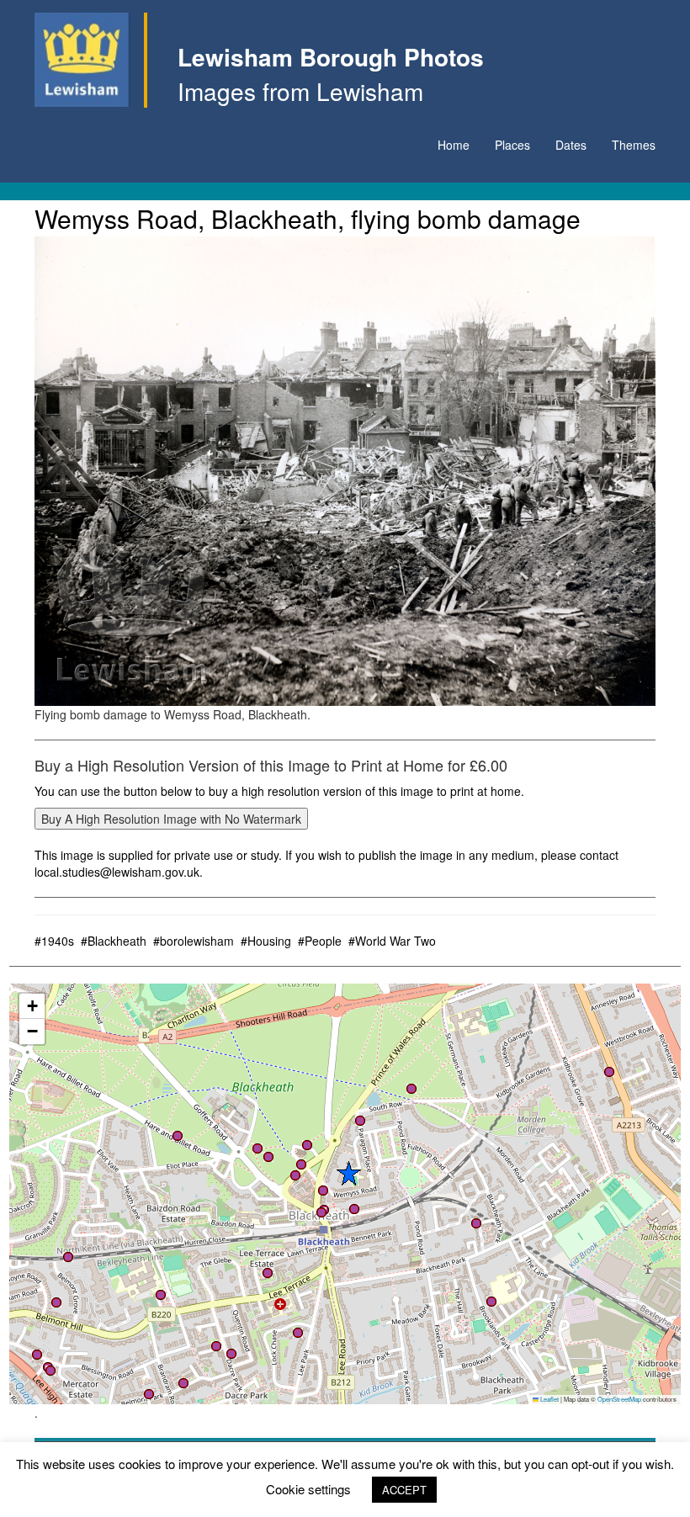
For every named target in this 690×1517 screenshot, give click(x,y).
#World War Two (392, 940)
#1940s (54, 940)
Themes (634, 144)
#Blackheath (113, 940)
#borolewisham (193, 940)
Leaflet (549, 1398)
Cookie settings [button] (308, 1489)
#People (320, 940)
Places (512, 144)
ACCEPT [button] (404, 1490)
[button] (360, 1121)
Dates (570, 144)
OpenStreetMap (619, 1398)
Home (454, 144)
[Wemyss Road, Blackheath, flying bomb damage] (345, 471)
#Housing (266, 940)
